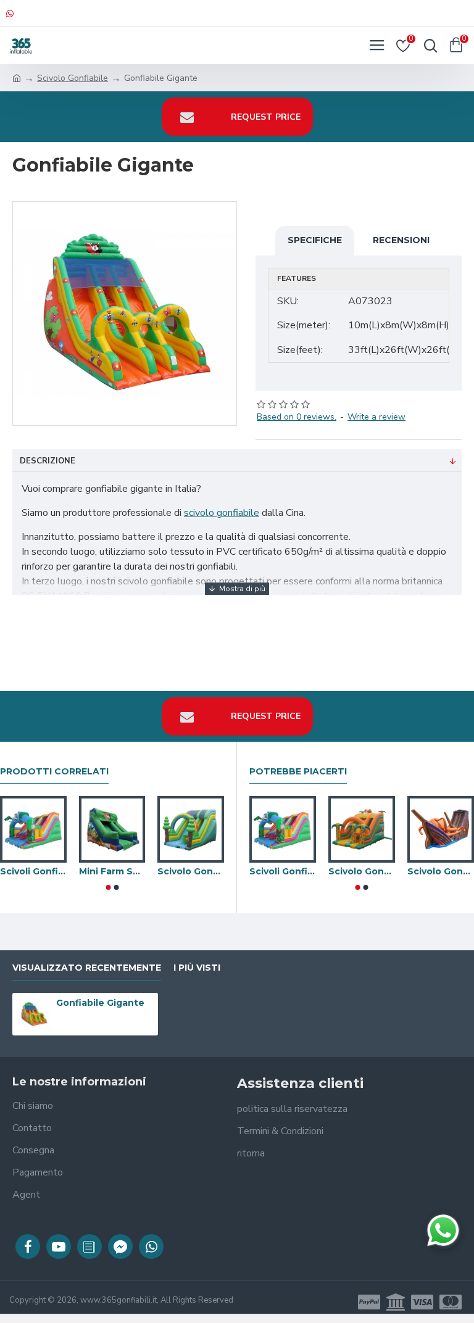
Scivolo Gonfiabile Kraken (440, 871)
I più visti (196, 968)
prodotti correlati (54, 771)
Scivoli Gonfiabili (33, 871)
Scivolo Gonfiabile (72, 78)
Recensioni (401, 240)
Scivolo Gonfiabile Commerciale (190, 871)
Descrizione (47, 461)
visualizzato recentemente (86, 968)
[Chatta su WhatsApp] (443, 1230)
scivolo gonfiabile (221, 513)
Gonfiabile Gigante (100, 1002)
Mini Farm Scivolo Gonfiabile (112, 871)
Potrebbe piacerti (298, 771)
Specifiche (315, 240)
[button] (108, 887)
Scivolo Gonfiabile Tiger (361, 871)
